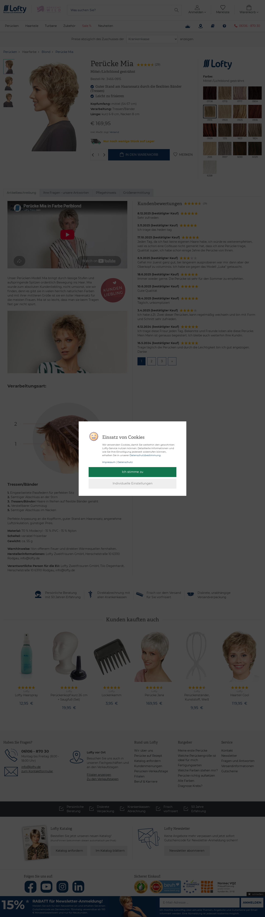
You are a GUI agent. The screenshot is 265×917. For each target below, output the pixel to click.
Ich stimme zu (132, 472)
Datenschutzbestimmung (145, 455)
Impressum (109, 462)
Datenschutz (125, 462)
